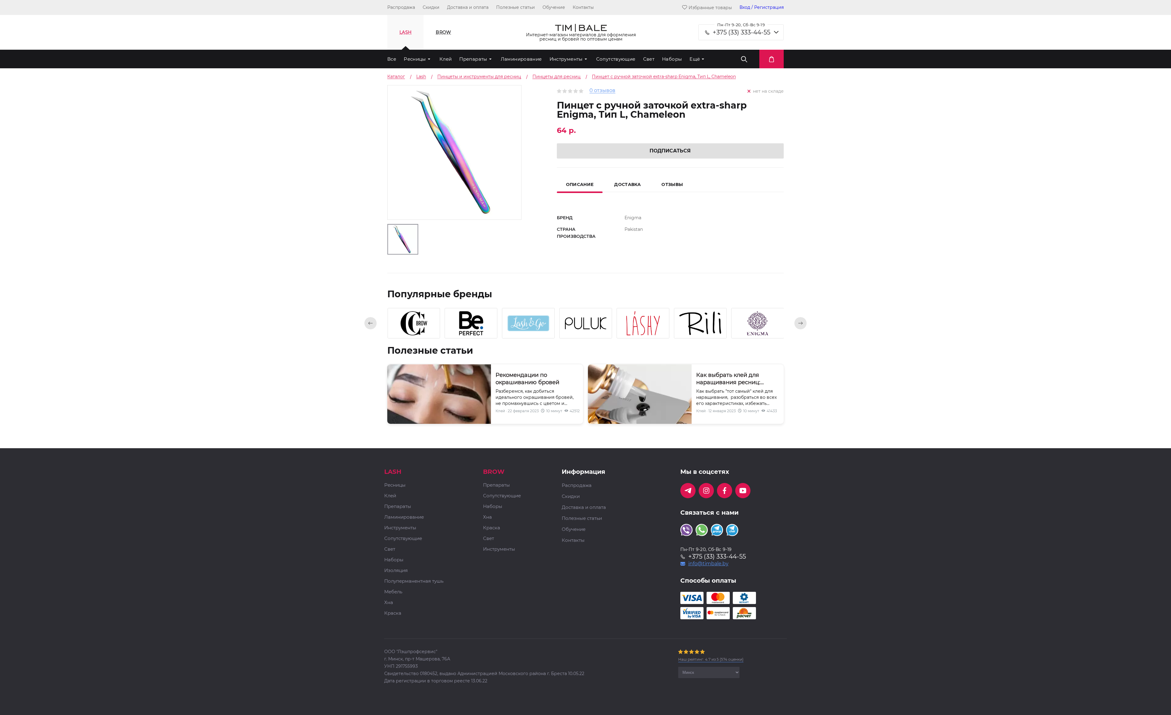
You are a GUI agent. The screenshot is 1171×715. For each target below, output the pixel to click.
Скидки (431, 7)
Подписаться (670, 151)
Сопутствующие (616, 59)
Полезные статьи (515, 7)
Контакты (583, 7)
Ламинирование (521, 59)
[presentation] (370, 323)
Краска (392, 613)
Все (391, 59)
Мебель (393, 592)
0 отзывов (602, 90)
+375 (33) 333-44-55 (741, 32)
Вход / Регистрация (761, 7)
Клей (445, 59)
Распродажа (401, 7)
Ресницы (415, 59)
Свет (649, 59)
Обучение (554, 7)
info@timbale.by (708, 563)
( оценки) (710, 659)
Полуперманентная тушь (413, 581)
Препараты (473, 59)
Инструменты (566, 59)
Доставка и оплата (468, 7)
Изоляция (396, 570)
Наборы (672, 59)
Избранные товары (710, 7)
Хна (388, 602)
